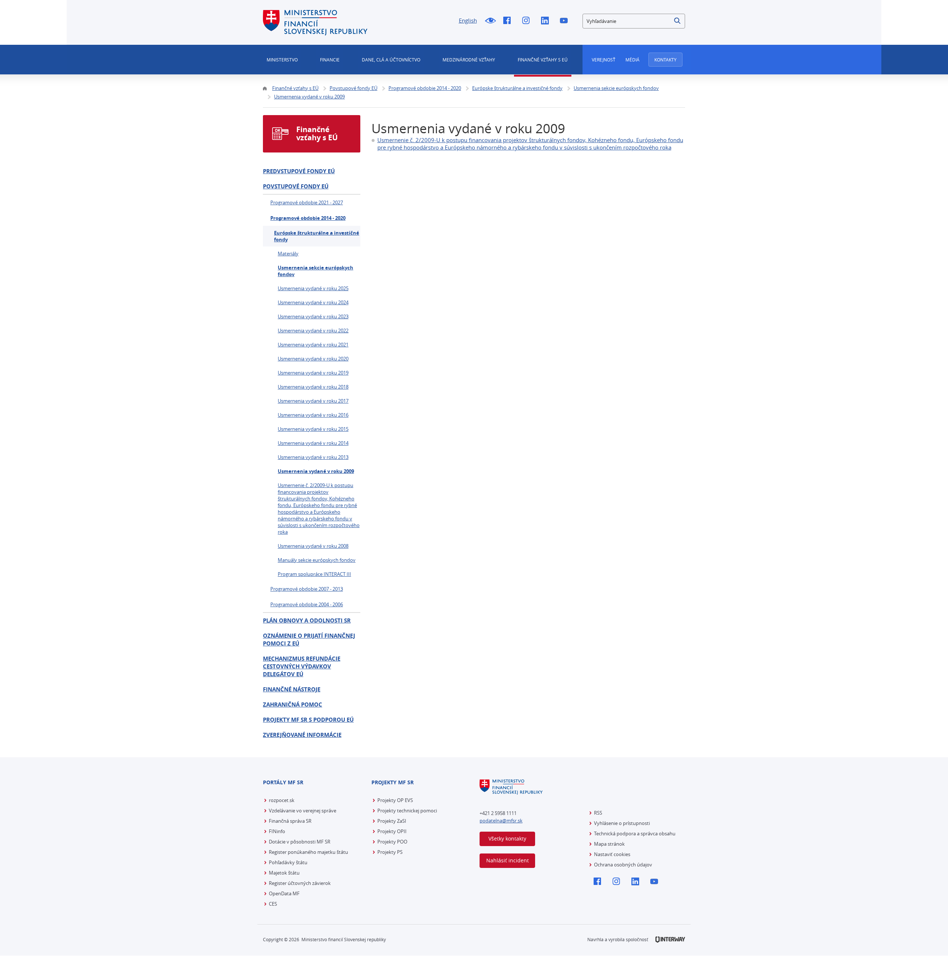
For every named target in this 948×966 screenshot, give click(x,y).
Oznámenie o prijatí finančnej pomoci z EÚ (309, 639)
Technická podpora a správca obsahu (634, 833)
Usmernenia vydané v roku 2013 (313, 457)
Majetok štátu (284, 872)
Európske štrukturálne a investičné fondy (316, 236)
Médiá (632, 60)
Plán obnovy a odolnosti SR (307, 620)
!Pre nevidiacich (490, 21)
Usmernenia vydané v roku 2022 (313, 330)
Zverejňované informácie (302, 735)
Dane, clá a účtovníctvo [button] (391, 60)
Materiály (288, 253)
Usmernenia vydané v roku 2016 (313, 415)
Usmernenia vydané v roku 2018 (313, 386)
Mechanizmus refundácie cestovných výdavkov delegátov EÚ (301, 666)
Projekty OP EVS (395, 800)
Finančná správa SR (290, 821)
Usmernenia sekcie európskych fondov (315, 271)
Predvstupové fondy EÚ (299, 171)
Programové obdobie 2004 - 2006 (306, 604)
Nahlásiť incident (507, 860)
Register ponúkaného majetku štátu (308, 852)
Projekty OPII (392, 831)
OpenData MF (284, 893)
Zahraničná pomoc (292, 704)
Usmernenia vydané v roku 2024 (313, 302)
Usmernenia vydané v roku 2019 (313, 372)
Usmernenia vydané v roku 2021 (313, 344)
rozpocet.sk (281, 800)
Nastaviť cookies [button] (612, 854)
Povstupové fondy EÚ (295, 186)
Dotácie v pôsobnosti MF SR (299, 841)
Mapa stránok (609, 844)
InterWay (670, 939)
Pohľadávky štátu (288, 862)
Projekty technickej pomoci (407, 810)
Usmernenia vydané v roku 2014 (313, 443)
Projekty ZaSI (391, 821)
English (468, 20)
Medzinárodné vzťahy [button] (469, 60)
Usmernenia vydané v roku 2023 (313, 316)
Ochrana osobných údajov (623, 864)
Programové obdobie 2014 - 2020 (308, 218)
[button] (678, 21)
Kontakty (665, 60)
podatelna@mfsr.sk (501, 820)
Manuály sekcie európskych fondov (317, 560)
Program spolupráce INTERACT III (314, 574)
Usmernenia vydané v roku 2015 (313, 429)
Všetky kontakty (507, 838)
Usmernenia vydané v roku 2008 (313, 546)
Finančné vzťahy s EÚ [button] (543, 60)
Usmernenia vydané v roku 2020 (313, 358)
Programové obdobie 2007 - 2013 (306, 589)
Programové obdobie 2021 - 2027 (306, 202)
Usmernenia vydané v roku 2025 (313, 288)
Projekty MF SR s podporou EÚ (308, 720)
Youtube (565, 21)
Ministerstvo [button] (282, 60)
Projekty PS (390, 852)
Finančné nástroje (291, 689)
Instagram (528, 21)
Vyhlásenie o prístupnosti (622, 823)
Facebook (509, 21)
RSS (598, 812)
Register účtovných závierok (300, 883)
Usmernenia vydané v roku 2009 (316, 471)
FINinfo (277, 831)
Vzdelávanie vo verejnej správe (302, 810)
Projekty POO (392, 841)
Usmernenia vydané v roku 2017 (313, 401)
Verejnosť (603, 60)
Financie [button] (330, 60)
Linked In (547, 21)
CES (273, 903)
